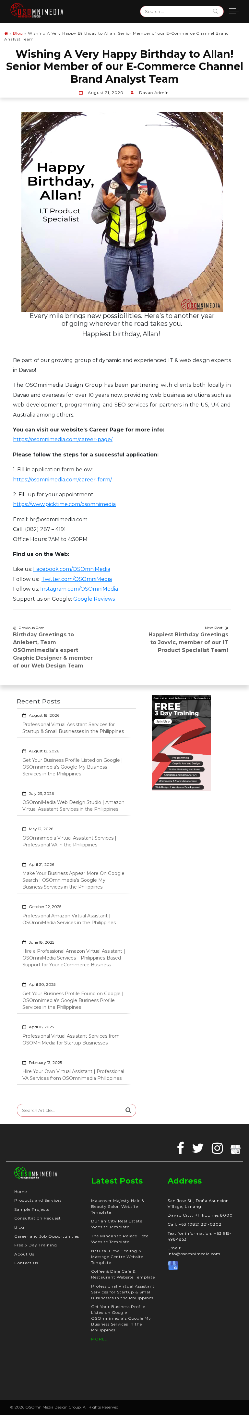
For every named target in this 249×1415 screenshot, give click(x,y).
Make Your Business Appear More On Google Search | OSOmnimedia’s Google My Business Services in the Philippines (73, 880)
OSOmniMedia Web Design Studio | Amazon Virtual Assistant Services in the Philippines (73, 805)
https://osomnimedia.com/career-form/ (62, 480)
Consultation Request (37, 1218)
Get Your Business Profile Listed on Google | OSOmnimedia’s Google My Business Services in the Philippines (72, 767)
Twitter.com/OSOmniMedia (77, 579)
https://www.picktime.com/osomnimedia (64, 504)
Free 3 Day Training (35, 1245)
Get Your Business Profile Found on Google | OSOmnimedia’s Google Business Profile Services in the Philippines (73, 1000)
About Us (24, 1254)
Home (20, 1191)
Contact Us (26, 1262)
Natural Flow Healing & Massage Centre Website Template (117, 1256)
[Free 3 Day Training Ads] (181, 743)
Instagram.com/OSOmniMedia (79, 589)
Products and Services (38, 1200)
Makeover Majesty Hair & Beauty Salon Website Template (117, 1206)
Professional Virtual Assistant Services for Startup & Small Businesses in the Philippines (73, 728)
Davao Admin (154, 92)
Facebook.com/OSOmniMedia (71, 569)
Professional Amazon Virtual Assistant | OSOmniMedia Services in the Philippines (69, 919)
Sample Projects (31, 1209)
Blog (18, 33)
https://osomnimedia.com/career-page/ (63, 439)
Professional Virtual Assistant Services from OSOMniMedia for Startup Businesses (71, 1039)
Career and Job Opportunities (46, 1236)
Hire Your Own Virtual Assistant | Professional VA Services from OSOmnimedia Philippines (73, 1074)
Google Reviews (94, 599)
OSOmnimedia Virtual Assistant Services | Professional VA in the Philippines (69, 841)
